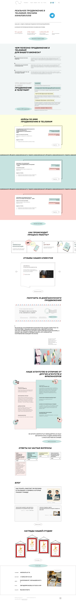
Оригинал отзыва (27, 274)
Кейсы (39, 2)
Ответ (17, 460)
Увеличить (32, 545)
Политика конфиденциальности (31, 597)
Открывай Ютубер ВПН (24, 599)
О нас (42, 2)
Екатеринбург (26, 2)
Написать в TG (25, 572)
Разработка (35, 2)
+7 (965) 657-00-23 (26, 577)
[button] (59, 272)
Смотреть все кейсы (38, 223)
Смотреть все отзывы (37, 291)
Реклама (31, 2)
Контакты (44, 2)
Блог (50, 502)
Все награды (37, 560)
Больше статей (37, 524)
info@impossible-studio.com (30, 585)
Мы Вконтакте (25, 590)
